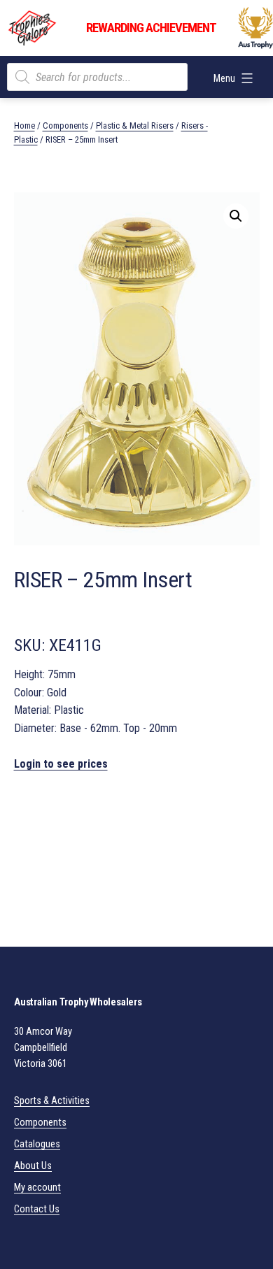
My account (37, 1187)
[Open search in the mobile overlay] (97, 77)
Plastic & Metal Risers (135, 125)
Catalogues (37, 1144)
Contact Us (36, 1209)
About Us (33, 1166)
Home (24, 125)
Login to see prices (61, 763)
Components (65, 125)
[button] (235, 216)
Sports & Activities (52, 1101)
